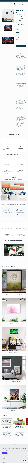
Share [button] (17, 48)
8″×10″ (17, 32)
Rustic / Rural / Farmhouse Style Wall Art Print (13, 294)
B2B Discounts (16, 448)
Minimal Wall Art (13, 410)
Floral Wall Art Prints (13, 323)
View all (26, 416)
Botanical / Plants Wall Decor (13, 352)
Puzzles (24, 450)
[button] (1, 4)
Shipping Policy (9, 450)
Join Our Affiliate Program (22, 448)
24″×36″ (18, 37)
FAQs (18, 450)
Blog (7, 446)
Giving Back (20, 450)
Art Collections (10, 446)
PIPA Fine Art (4, 462)
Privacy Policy (5, 450)
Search (3, 446)
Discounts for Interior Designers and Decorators (8, 448)
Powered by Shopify (8, 462)
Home (5, 446)
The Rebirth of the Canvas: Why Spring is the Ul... (19, 427)
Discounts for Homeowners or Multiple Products (19, 446)
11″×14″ (21, 32)
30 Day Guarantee (14, 450)
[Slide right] (15, 442)
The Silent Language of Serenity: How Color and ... (6, 427)
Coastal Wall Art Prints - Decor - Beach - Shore (13, 381)
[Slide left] (12, 442)
